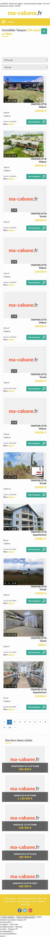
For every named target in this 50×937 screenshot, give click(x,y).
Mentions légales (23, 901)
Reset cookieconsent (25, 917)
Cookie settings (7, 917)
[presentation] (5, 101)
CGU (33, 901)
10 (9, 727)
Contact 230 (25, 904)
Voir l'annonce (34, 122)
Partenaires (41, 901)
